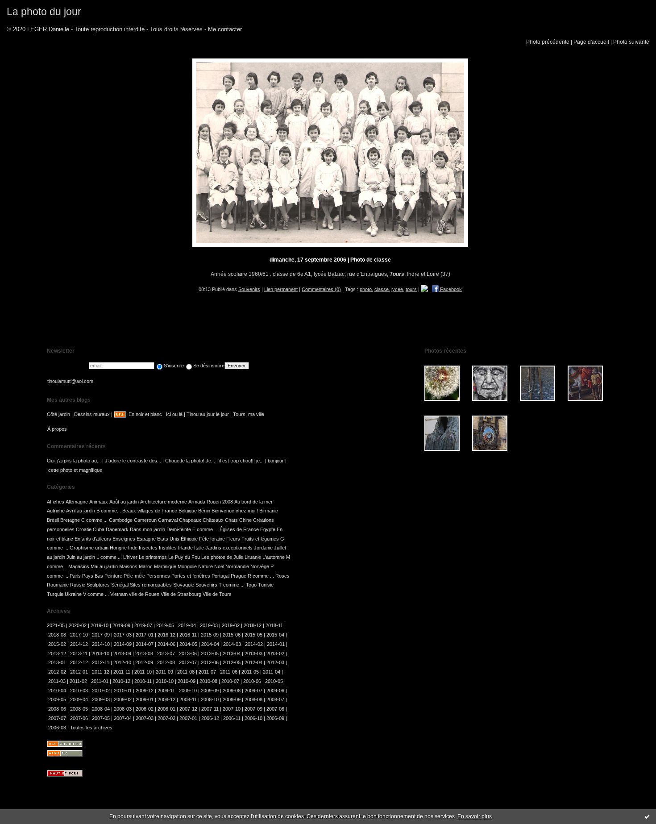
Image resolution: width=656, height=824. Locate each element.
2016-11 (188, 634)
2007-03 (145, 718)
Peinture (113, 575)
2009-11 (166, 690)
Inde (132, 547)
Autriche (56, 510)
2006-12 (210, 718)
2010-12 (121, 681)
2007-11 (210, 709)
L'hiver (130, 557)
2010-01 (123, 690)
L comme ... (109, 557)
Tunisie (266, 584)
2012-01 (79, 671)
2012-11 (100, 662)
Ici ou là (174, 414)
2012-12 (79, 662)
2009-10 (188, 690)
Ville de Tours (217, 594)
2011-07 (207, 671)
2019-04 (187, 625)
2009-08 (232, 690)
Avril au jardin (80, 510)
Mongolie (187, 566)
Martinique (165, 566)
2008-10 (210, 699)
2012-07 (188, 662)
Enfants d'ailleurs (93, 538)
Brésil (53, 520)
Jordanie (263, 547)
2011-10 (143, 671)
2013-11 (78, 653)
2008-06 (57, 709)
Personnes (158, 575)
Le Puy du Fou (184, 557)
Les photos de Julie (222, 557)
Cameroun (145, 520)
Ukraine (73, 594)
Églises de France (239, 529)
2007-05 (101, 718)
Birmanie (268, 510)
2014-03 (232, 644)
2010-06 (252, 681)
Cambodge (121, 520)
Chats (231, 520)
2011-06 (228, 671)
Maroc (146, 566)
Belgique (188, 510)
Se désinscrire (208, 365)
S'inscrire (174, 365)
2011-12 (100, 671)
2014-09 (123, 644)
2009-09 (210, 690)
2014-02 (254, 644)
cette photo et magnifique (75, 470)
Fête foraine (212, 538)
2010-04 (57, 690)
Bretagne (70, 520)
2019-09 (121, 625)
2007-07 (57, 718)
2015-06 (232, 634)
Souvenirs (249, 289)
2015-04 (275, 634)
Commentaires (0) (321, 289)
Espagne (146, 538)
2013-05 (210, 653)
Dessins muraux (92, 414)
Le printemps (153, 557)
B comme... (108, 510)
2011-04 (271, 671)
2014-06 (166, 644)
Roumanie (58, 584)
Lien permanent (281, 289)
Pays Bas (92, 575)
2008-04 (101, 709)
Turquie (55, 594)
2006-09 (275, 718)
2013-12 (57, 653)
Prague (238, 575)
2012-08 (166, 662)
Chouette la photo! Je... (190, 460)
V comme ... (96, 594)
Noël (219, 566)
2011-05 (250, 671)
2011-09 (164, 671)
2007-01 (188, 718)
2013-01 (57, 662)
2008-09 (232, 699)
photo (366, 289)
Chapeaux (190, 520)
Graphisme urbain (89, 547)
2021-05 (56, 625)
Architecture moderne (163, 501)
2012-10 (122, 662)
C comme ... (94, 520)
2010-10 (165, 681)
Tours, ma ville (248, 414)
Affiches (55, 501)
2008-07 (275, 699)
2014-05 (188, 644)
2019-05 (165, 625)
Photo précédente (547, 42)
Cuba (98, 529)
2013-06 (188, 653)
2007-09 (253, 709)
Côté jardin (58, 414)
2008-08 (253, 699)
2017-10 (79, 634)
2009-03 (101, 699)
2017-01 (145, 634)
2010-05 (274, 681)
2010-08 (208, 681)
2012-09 (144, 662)
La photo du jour (44, 11)
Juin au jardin (80, 557)
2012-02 (57, 671)
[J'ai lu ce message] (647, 816)
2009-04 (79, 699)
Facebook (450, 289)
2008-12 (166, 699)
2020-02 (78, 625)
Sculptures (98, 584)
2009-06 (275, 690)
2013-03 (253, 653)
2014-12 (79, 644)
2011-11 (121, 671)
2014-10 (101, 644)
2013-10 (100, 653)
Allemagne (77, 501)
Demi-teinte (178, 529)
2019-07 (143, 625)
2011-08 (186, 671)
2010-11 (143, 681)
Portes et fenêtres (190, 575)
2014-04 (210, 644)
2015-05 (253, 634)
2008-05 (79, 709)
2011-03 (57, 681)
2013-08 (144, 653)
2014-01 (276, 644)
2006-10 (253, 718)
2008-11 (188, 699)
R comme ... (261, 575)
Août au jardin (124, 501)
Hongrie (118, 547)
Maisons (128, 566)
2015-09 (210, 634)
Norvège (259, 566)
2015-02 (57, 644)
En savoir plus (474, 816)
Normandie (237, 566)
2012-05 (232, 662)
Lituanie (253, 557)
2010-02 (101, 690)
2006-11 (232, 718)
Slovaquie (183, 584)
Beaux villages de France (149, 510)
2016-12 (166, 634)
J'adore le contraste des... (133, 460)
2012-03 (275, 662)
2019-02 (231, 625)
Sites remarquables (151, 584)
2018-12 (253, 625)
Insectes (148, 547)
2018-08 (57, 634)
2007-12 (188, 709)
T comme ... (232, 584)
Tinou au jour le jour (208, 414)
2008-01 (166, 709)
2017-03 (123, 634)
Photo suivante (631, 42)
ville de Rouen (144, 594)
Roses (282, 575)
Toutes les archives (91, 727)
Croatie (83, 529)
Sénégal (120, 584)
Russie (77, 584)
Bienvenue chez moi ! (235, 510)
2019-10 (99, 625)
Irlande (185, 547)
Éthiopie (189, 538)
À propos (57, 429)
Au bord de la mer (253, 501)
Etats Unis (168, 538)
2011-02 (78, 681)
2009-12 (145, 690)
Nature (205, 566)
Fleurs (233, 538)
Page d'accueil (591, 42)
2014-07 (145, 644)
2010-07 (230, 681)
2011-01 (99, 681)
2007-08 (275, 709)
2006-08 (57, 727)
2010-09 (186, 681)
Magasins (78, 566)
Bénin (204, 510)
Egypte (267, 529)
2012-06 (210, 662)
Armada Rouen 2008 (210, 501)
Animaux (98, 501)
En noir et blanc (145, 414)
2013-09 (122, 653)
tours (411, 289)
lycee (397, 289)
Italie (199, 547)
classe (381, 289)
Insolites (168, 547)
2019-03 (209, 625)
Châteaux (213, 520)
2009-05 (57, 699)
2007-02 (166, 718)
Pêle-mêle (134, 575)
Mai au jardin (104, 566)
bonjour (276, 460)
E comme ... (205, 529)
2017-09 (101, 634)
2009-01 (145, 699)
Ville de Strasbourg (181, 594)
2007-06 (79, 718)
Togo (251, 584)
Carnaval (168, 520)
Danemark (117, 529)
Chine (245, 520)
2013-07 (166, 653)
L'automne (273, 557)
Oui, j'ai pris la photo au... (74, 460)
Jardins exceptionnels (229, 547)
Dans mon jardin (147, 529)
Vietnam (119, 594)
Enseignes (123, 538)
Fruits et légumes (260, 538)
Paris (75, 575)
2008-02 (145, 709)
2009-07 (253, 690)
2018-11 (274, 625)
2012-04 (253, 662)
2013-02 (275, 653)
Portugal (220, 575)
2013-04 (232, 653)
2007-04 (123, 718)
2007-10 (232, 709)
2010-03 (79, 690)
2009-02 (123, 699)
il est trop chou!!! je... (241, 460)
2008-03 (123, 709)
